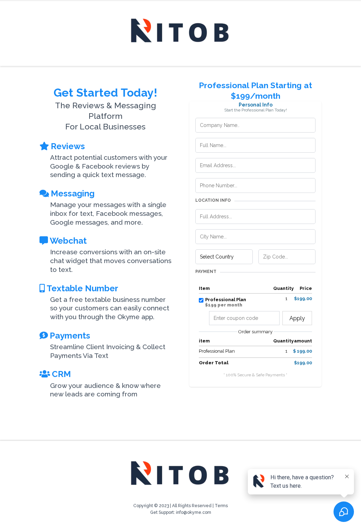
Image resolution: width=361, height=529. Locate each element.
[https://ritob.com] (180, 32)
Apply (297, 318)
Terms (221, 505)
